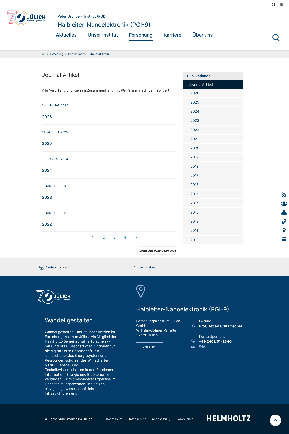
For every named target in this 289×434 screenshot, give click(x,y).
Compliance (184, 419)
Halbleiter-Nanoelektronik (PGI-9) (104, 24)
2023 (195, 120)
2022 (195, 130)
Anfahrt (150, 347)
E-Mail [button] (204, 347)
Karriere (172, 35)
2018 (195, 166)
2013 (195, 212)
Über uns (202, 35)
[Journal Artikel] (284, 221)
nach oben (147, 267)
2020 (195, 148)
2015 (195, 194)
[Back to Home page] (28, 18)
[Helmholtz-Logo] (228, 420)
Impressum (114, 419)
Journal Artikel (201, 84)
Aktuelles (66, 35)
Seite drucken (57, 267)
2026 (195, 93)
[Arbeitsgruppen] (284, 203)
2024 (195, 111)
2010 (195, 240)
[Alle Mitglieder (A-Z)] (284, 212)
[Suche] (276, 37)
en (282, 4)
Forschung (141, 35)
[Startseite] (43, 54)
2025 (195, 102)
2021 (195, 139)
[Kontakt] (284, 230)
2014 (195, 203)
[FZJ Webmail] (284, 239)
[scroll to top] (275, 420)
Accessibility (161, 419)
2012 (195, 221)
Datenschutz (137, 419)
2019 (195, 157)
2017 (194, 175)
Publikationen (77, 54)
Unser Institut (103, 35)
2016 (195, 185)
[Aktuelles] (284, 195)
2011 (194, 231)
